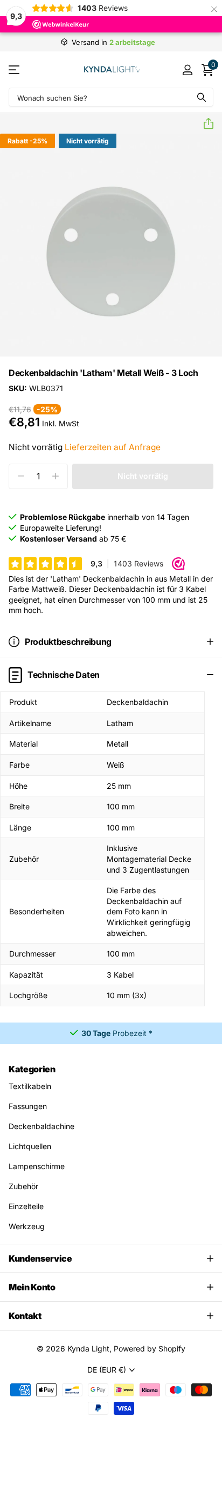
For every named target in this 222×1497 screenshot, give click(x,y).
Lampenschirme (37, 1166)
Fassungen (28, 1106)
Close (111, 1258)
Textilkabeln (30, 1086)
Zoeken (201, 97)
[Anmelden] (187, 70)
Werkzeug (27, 1226)
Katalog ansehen (15, 69)
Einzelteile (26, 1206)
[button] (204, 123)
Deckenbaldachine (41, 1126)
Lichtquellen (30, 1146)
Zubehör (23, 1186)
